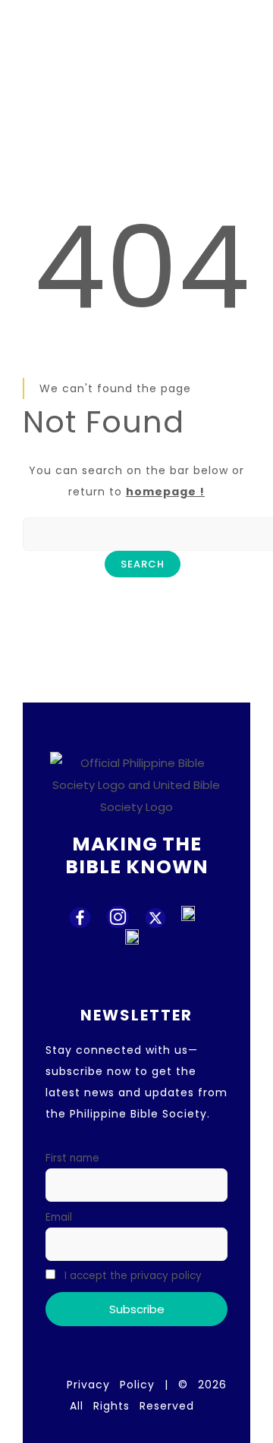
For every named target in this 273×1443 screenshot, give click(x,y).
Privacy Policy (111, 1384)
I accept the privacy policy (131, 1276)
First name (72, 1158)
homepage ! (165, 491)
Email (59, 1217)
